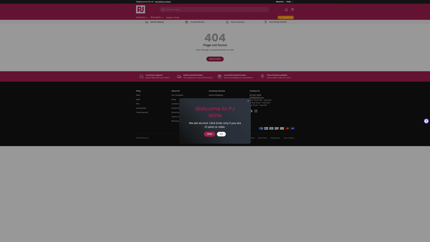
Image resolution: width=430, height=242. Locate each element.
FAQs (289, 2)
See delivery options (163, 2)
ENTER (209, 134)
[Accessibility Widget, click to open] (426, 121)
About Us (279, 2)
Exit (221, 134)
